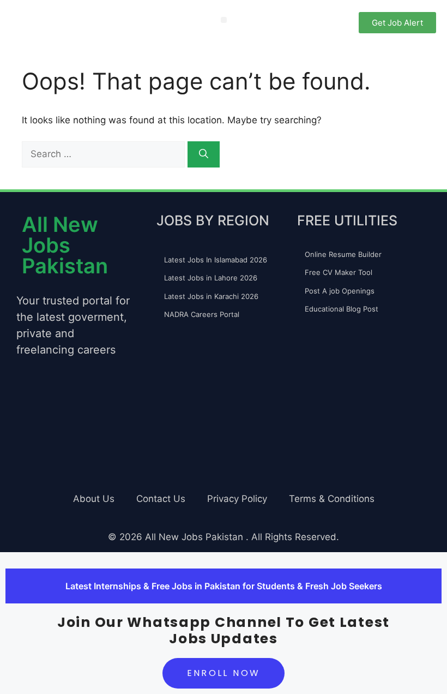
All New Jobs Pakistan (65, 245)
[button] (224, 20)
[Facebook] (95, 415)
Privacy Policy (237, 498)
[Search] (204, 154)
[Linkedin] (30, 446)
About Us (93, 498)
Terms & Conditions (331, 498)
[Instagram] (62, 415)
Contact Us (160, 498)
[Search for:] (105, 153)
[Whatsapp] (30, 415)
